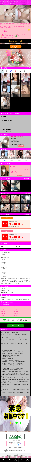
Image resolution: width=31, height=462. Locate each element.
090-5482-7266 (16, 46)
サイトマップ (15, 454)
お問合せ (19, 36)
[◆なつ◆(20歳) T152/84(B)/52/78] (11, 151)
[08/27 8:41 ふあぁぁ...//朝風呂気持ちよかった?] (15, 195)
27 (2, 71)
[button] (4, 160)
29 (11, 71)
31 (20, 71)
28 (6, 71)
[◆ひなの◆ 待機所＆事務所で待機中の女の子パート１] (5, 181)
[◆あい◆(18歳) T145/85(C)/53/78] (27, 151)
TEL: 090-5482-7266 (7, 36)
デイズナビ (13, 455)
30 (15, 71)
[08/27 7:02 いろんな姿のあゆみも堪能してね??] (25, 195)
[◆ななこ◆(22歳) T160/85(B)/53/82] (19, 151)
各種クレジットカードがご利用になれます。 (17, 320)
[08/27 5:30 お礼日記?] (5, 204)
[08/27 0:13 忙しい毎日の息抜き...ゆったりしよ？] (15, 204)
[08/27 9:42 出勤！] (5, 195)
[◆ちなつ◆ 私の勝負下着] (16, 181)
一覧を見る (26, 193)
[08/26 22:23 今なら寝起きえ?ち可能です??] (25, 204)
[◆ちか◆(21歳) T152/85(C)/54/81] (3, 151)
